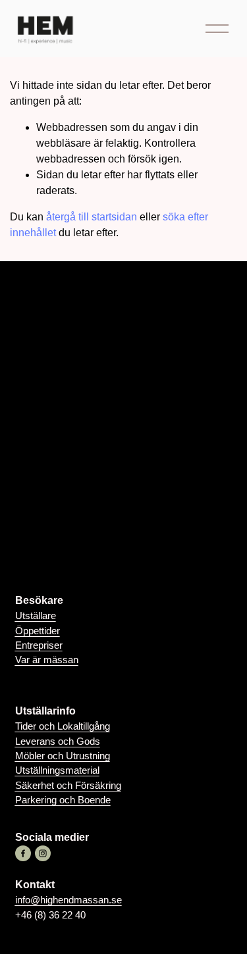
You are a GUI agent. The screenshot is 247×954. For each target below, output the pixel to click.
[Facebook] (23, 853)
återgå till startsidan (91, 216)
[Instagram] (43, 853)
